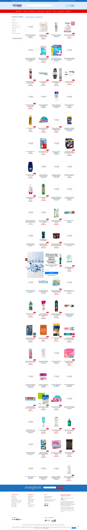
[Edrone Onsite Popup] (43, 265)
